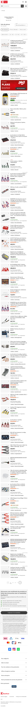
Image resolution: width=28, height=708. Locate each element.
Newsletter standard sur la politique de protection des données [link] (13, 619)
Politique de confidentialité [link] (21, 696)
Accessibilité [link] (3, 706)
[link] (23, 2)
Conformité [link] (11, 696)
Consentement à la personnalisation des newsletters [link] (17, 625)
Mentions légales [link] (4, 696)
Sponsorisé (24, 39)
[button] (5, 29)
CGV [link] (1, 699)
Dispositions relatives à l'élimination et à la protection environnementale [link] (11, 702)
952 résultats (3, 26)
